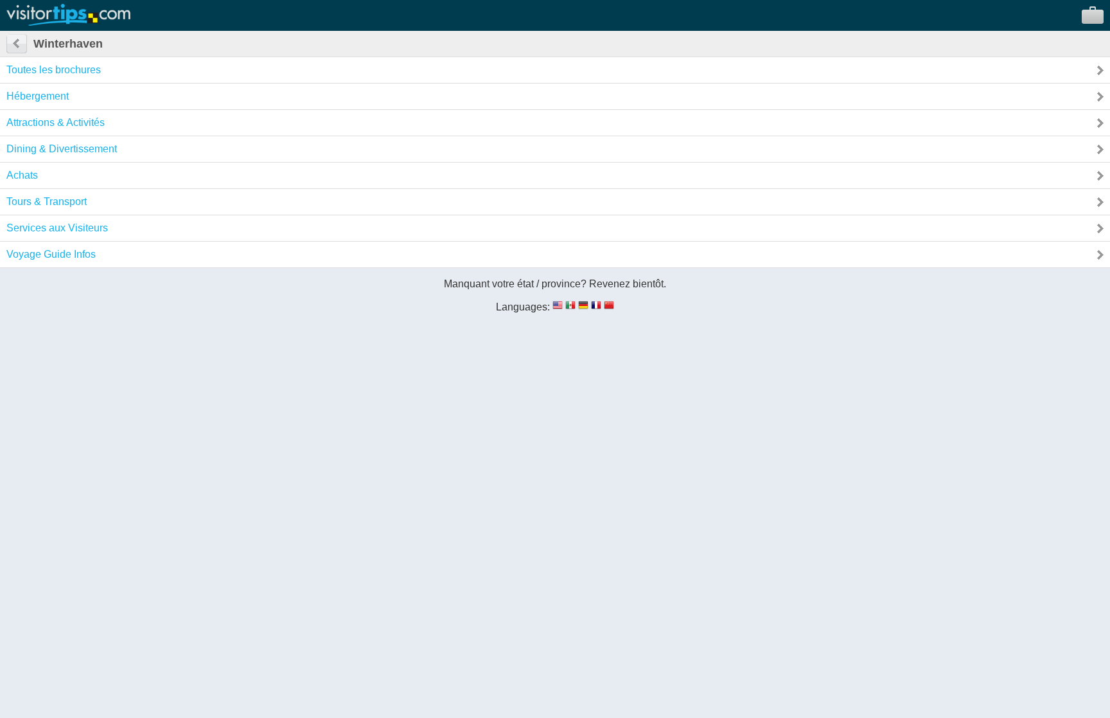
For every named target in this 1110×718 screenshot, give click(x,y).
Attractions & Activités (55, 122)
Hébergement (37, 96)
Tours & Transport (46, 201)
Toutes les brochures (53, 69)
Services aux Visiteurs (57, 227)
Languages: (523, 306)
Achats (22, 175)
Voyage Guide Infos (51, 254)
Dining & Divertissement (61, 148)
